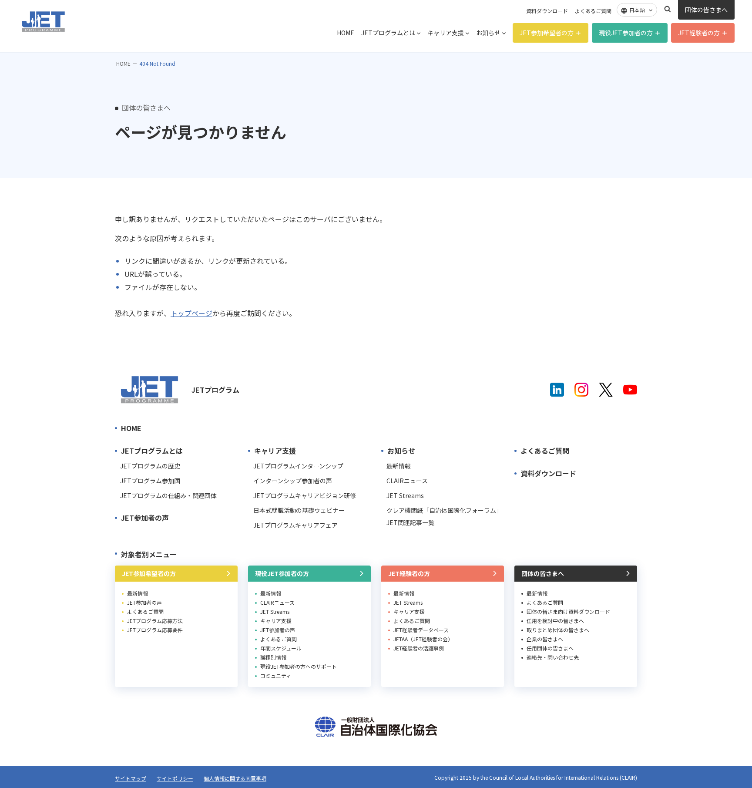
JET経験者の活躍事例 (418, 648)
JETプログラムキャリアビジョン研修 (304, 495)
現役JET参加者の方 (626, 32)
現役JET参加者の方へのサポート (298, 666)
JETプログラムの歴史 (150, 465)
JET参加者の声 (145, 517)
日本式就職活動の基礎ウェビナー (299, 510)
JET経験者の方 (699, 32)
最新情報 (398, 465)
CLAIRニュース (407, 480)
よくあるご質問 (593, 10)
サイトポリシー (175, 778)
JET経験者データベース (421, 629)
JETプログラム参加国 (150, 480)
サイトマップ (130, 778)
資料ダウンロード (547, 10)
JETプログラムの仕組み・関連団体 (168, 495)
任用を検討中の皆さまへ (555, 620)
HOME (345, 32)
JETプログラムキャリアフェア (295, 525)
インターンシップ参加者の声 (292, 480)
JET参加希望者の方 (547, 32)
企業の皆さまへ (545, 639)
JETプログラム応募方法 (155, 620)
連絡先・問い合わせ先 (553, 657)
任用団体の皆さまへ (550, 648)
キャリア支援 (445, 32)
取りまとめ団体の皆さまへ (558, 629)
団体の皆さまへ (706, 9)
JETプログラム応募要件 (155, 629)
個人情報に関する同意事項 (235, 778)
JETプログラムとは (388, 32)
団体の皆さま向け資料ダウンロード (568, 611)
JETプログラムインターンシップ (298, 465)
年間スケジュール (281, 648)
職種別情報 (273, 657)
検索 (667, 9)
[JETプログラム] (150, 389)
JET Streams (405, 495)
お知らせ (488, 32)
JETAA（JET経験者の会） (423, 639)
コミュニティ (275, 675)
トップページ (191, 313)
